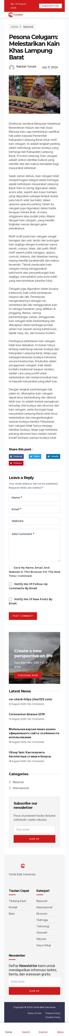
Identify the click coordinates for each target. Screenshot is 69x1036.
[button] (16, 456)
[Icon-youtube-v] (27, 881)
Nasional (28, 26)
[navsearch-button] (55, 15)
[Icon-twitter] (16, 881)
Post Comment (23, 616)
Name (17, 497)
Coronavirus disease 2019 (27, 714)
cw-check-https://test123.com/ (30, 699)
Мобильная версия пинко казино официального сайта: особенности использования (34, 733)
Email (16, 509)
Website (17, 521)
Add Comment (23, 534)
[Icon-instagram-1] (21, 881)
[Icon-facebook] (10, 881)
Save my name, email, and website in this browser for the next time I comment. (34, 571)
